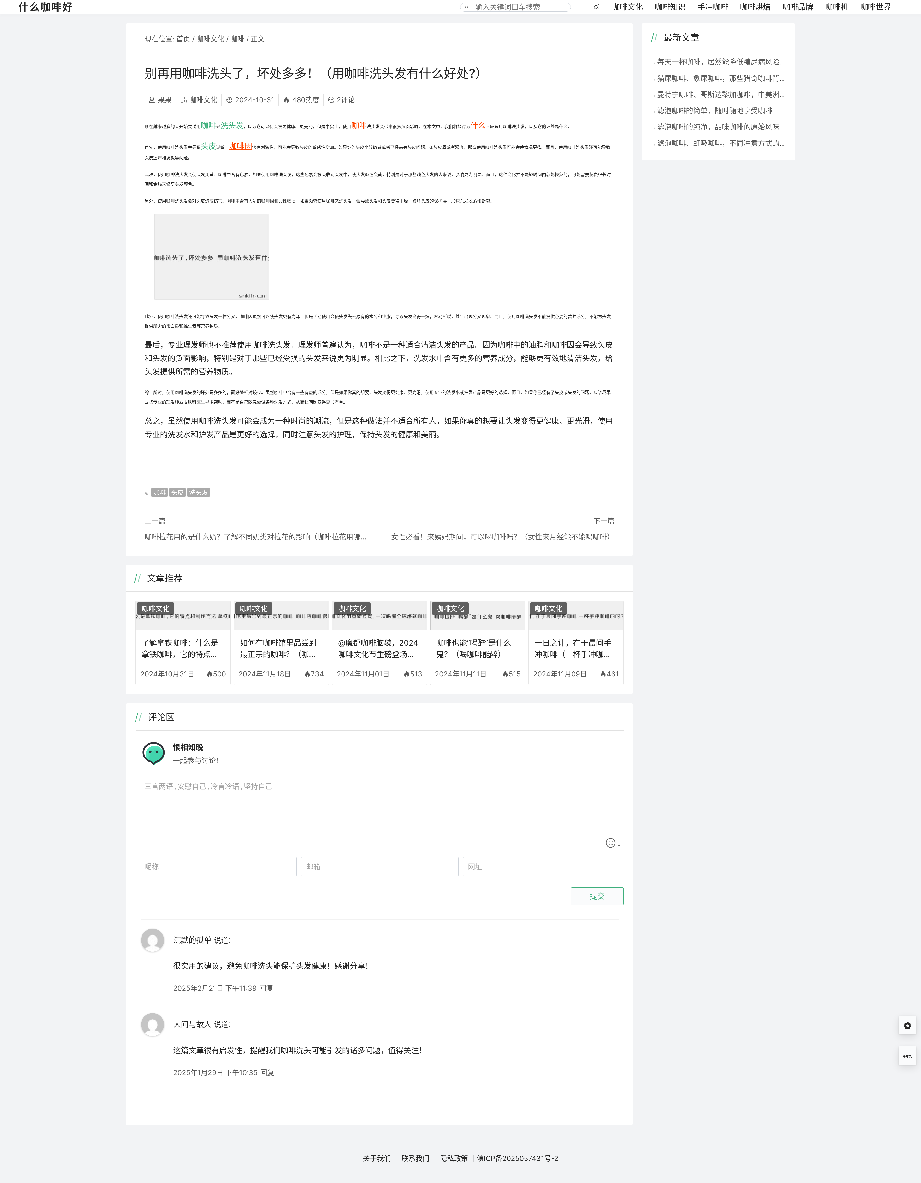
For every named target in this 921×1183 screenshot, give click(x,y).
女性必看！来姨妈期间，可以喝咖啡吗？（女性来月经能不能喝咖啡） (502, 536)
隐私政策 (454, 1158)
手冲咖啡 (712, 7)
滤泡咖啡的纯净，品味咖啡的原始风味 (718, 126)
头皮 (208, 146)
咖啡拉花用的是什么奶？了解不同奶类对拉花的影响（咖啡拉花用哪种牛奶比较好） (257, 536)
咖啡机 (836, 7)
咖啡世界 (875, 7)
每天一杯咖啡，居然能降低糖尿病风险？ (722, 62)
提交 (597, 896)
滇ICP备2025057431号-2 (517, 1158)
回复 (266, 988)
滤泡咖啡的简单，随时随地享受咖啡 (714, 110)
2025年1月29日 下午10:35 (215, 1072)
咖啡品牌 (798, 7)
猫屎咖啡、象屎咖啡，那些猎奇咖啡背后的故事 (732, 78)
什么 (478, 125)
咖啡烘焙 (755, 7)
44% (907, 1056)
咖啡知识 (670, 7)
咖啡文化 (627, 7)
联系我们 (415, 1158)
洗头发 (231, 125)
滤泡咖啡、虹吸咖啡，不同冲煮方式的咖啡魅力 (732, 143)
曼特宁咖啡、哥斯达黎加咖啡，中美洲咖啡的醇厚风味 (743, 94)
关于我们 (377, 1158)
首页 (183, 39)
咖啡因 (240, 146)
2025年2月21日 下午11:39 (215, 988)
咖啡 (237, 39)
